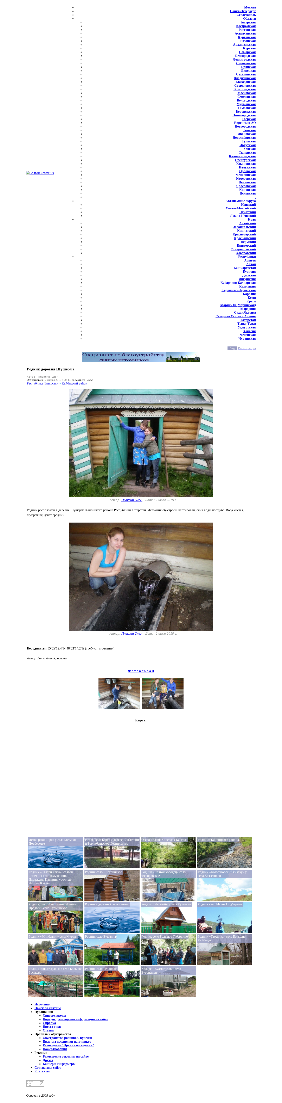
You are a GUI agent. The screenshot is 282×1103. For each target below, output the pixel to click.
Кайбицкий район (74, 383)
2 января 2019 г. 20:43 (57, 379)
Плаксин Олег (131, 500)
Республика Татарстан (42, 383)
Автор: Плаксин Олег (42, 376)
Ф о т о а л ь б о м (141, 671)
